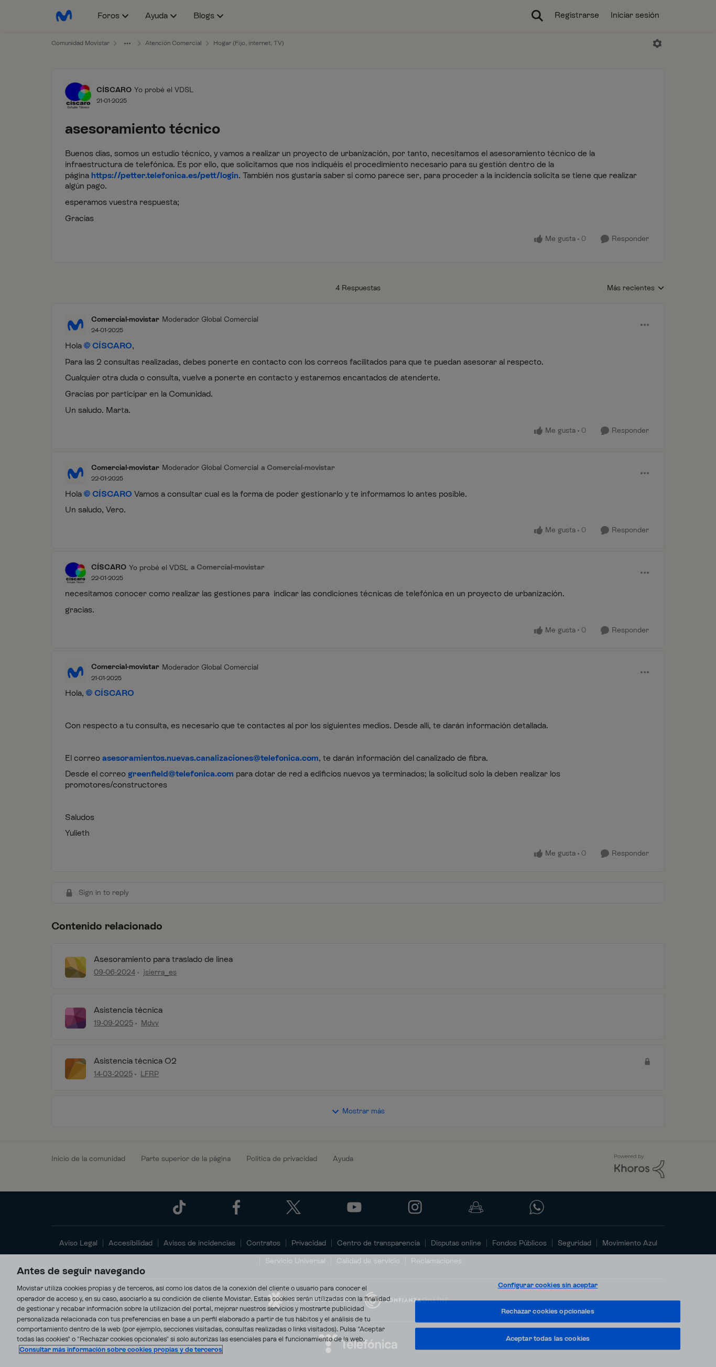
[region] (358, 1310)
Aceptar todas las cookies (548, 1338)
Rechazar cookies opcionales (547, 1311)
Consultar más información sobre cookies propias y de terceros (120, 1349)
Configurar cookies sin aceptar (548, 1285)
